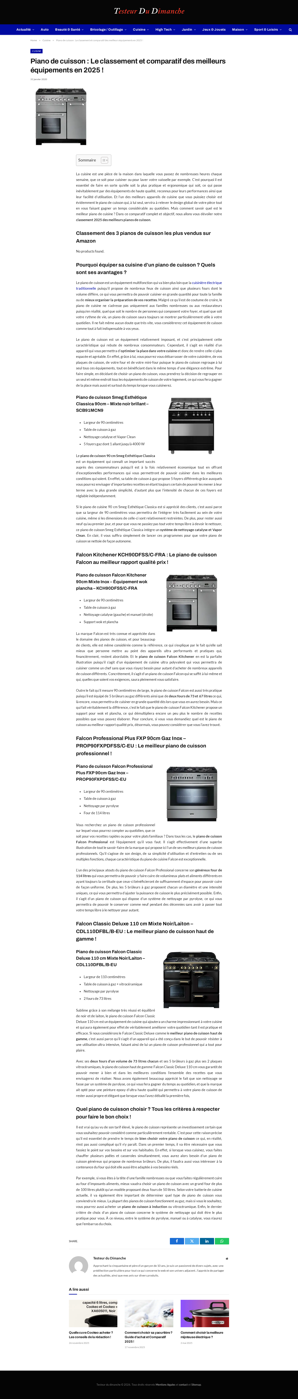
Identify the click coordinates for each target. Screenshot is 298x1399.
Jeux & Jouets (214, 29)
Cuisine (139, 29)
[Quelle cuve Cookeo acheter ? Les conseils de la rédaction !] (93, 1313)
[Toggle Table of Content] (102, 160)
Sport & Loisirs (266, 29)
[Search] (290, 29)
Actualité (23, 29)
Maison (238, 29)
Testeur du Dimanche (109, 1258)
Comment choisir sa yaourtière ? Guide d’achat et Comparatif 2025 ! (149, 1337)
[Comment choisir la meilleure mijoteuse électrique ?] (205, 1313)
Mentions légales (165, 1384)
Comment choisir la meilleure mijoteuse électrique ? (202, 1335)
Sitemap (196, 1384)
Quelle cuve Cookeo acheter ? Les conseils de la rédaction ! (91, 1335)
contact (183, 1384)
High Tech (163, 29)
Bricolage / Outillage (106, 29)
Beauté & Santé (67, 29)
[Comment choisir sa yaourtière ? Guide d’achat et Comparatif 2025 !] (149, 1313)
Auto (45, 29)
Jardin (187, 29)
